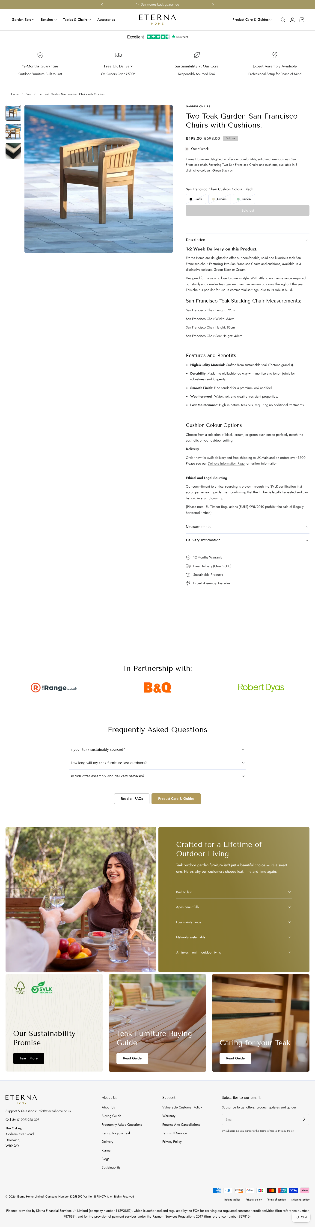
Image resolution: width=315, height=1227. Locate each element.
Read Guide (132, 1058)
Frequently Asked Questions (122, 1124)
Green (248, 200)
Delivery (107, 1141)
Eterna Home (26, 1196)
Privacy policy (254, 1199)
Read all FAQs (132, 798)
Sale (28, 94)
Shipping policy (300, 1199)
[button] (283, 20)
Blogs (105, 1158)
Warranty (168, 1116)
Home (15, 94)
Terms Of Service (174, 1133)
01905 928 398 (28, 1119)
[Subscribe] (303, 1119)
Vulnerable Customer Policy (182, 1107)
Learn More (29, 1058)
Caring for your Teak (116, 1133)
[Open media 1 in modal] (164, 113)
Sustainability (111, 1167)
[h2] (54, 1023)
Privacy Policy (171, 1141)
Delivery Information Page (226, 463)
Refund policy (232, 1199)
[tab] (13, 113)
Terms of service (276, 1199)
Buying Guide (111, 1116)
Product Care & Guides (176, 798)
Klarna (106, 1150)
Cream (224, 200)
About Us (108, 1107)
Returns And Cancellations (181, 1124)
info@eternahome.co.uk (54, 1111)
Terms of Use (267, 1131)
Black (200, 200)
